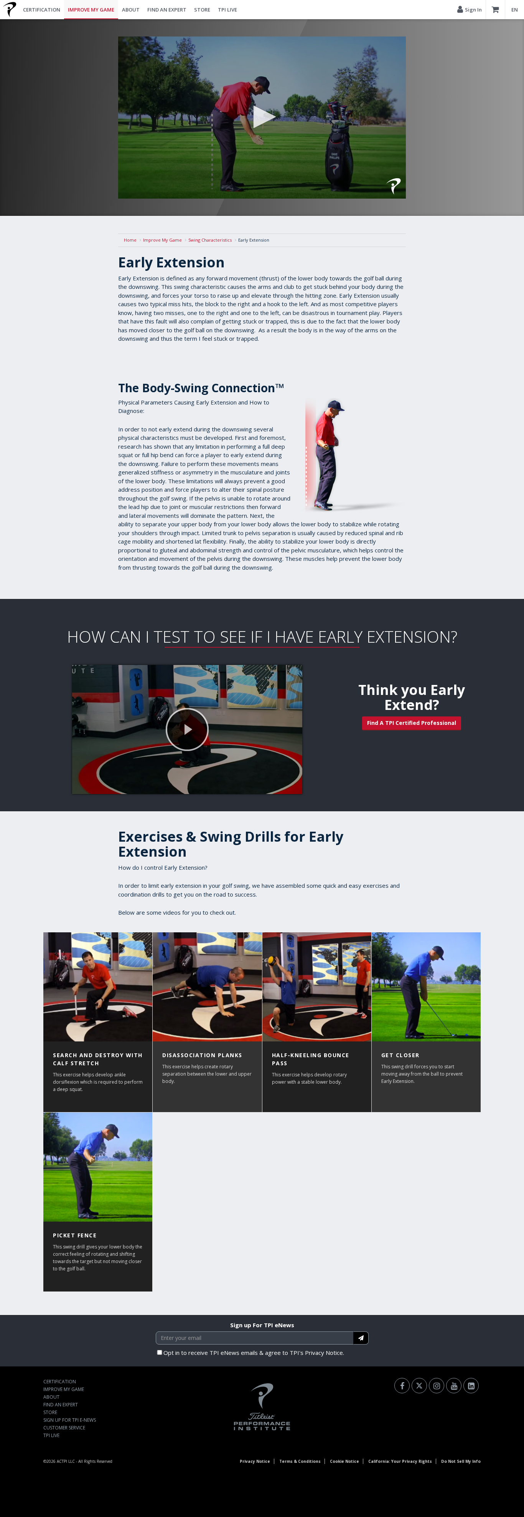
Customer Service (64, 1427)
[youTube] (453, 1385)
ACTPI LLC (66, 1461)
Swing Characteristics (210, 240)
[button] (262, 117)
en (514, 9)
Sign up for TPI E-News (69, 1420)
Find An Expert (166, 9)
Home (130, 240)
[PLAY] (187, 729)
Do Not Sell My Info (461, 1461)
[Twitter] (419, 1385)
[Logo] (393, 186)
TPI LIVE (227, 9)
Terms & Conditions (300, 1461)
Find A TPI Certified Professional (411, 722)
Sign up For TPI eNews (262, 1325)
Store (202, 9)
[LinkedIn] (471, 1385)
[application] (262, 117)
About (131, 9)
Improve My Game (91, 9)
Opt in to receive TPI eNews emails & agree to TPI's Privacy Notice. (253, 1352)
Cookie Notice (344, 1461)
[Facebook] (402, 1385)
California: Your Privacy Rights (400, 1461)
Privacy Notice (255, 1461)
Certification (41, 9)
